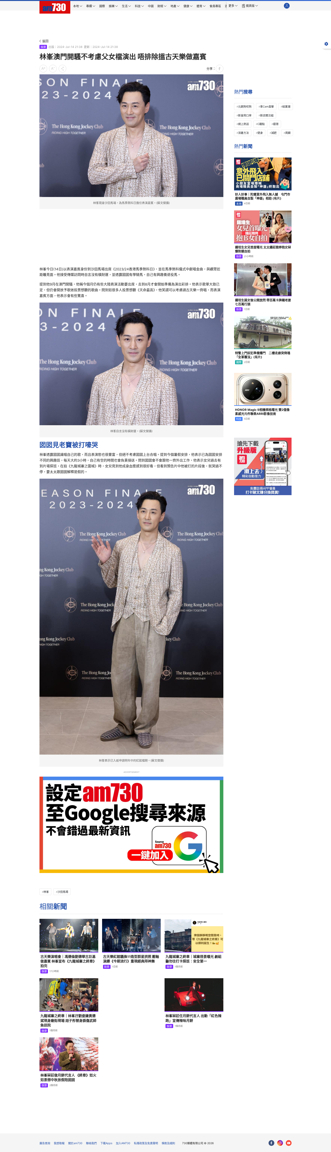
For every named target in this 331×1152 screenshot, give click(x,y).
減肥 (274, 132)
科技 (239, 418)
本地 (239, 203)
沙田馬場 (62, 891)
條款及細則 (168, 1143)
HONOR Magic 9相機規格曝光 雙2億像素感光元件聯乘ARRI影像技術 (262, 412)
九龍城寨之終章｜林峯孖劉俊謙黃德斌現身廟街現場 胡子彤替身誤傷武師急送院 (68, 1020)
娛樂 (43, 46)
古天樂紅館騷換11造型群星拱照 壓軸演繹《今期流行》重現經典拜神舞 (131, 959)
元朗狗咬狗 (245, 106)
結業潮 (286, 106)
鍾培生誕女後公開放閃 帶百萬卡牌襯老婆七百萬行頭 (263, 302)
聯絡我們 (91, 1143)
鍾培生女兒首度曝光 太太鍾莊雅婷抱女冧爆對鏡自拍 (263, 249)
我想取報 (59, 1143)
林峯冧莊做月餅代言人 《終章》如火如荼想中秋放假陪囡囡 (68, 1077)
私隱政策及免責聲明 (146, 1143)
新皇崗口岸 (245, 115)
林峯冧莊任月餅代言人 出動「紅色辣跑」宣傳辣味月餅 (193, 1018)
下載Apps (106, 1143)
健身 (260, 132)
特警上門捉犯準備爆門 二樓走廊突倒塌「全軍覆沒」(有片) (262, 355)
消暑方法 (243, 132)
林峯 (46, 891)
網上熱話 (243, 124)
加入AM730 (123, 1143)
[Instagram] (280, 1143)
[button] (233, 6)
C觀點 (261, 124)
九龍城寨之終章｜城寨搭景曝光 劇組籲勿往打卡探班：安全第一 (193, 959)
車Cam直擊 (267, 106)
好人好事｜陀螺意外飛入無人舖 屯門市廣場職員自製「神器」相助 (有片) (262, 196)
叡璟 (276, 124)
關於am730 (75, 1143)
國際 (239, 362)
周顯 (288, 132)
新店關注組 (267, 115)
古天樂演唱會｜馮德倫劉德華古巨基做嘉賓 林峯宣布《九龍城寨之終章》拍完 (68, 961)
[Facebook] (271, 1143)
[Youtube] (289, 1143)
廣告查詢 (44, 1143)
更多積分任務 (185, 1127)
